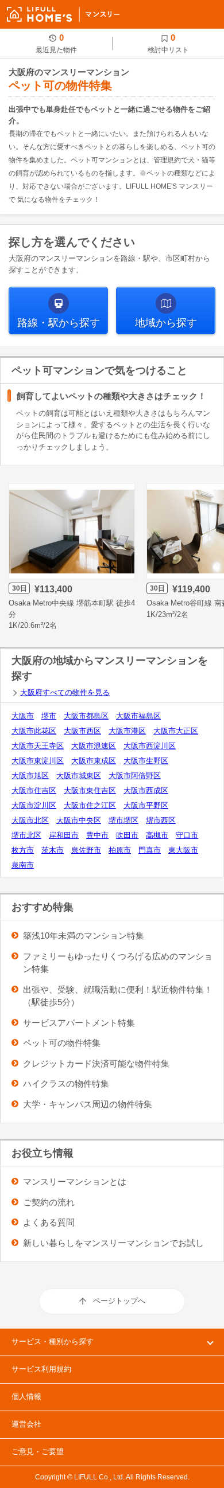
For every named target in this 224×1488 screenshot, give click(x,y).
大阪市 (22, 716)
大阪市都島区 (86, 716)
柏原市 (120, 850)
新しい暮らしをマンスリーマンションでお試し (113, 1243)
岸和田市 (64, 835)
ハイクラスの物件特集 (66, 1083)
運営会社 (26, 1424)
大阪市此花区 (33, 731)
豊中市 (97, 835)
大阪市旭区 (30, 775)
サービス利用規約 (41, 1369)
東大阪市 (183, 850)
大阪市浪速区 (93, 745)
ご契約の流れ (49, 1202)
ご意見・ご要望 (37, 1451)
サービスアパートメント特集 (79, 1023)
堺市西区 (161, 820)
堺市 (48, 716)
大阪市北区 (30, 820)
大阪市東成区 (93, 760)
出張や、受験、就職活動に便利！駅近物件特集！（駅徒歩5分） (118, 996)
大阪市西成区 (145, 790)
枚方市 (22, 850)
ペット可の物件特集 (62, 1043)
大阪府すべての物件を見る (65, 692)
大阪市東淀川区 (37, 760)
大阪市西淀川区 (149, 745)
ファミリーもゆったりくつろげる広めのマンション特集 (118, 962)
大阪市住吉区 (33, 790)
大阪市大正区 (175, 731)
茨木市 (52, 850)
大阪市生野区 (145, 760)
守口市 (187, 835)
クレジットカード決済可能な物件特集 (96, 1063)
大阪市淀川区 (33, 805)
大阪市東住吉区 (90, 790)
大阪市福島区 (138, 716)
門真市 (149, 850)
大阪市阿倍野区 (135, 775)
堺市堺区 (123, 820)
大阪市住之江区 (90, 805)
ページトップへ (119, 1300)
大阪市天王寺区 (37, 745)
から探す (58, 323)
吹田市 (127, 835)
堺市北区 (26, 835)
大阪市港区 (127, 731)
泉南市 (22, 865)
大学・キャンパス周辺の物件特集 (87, 1104)
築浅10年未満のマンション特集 (83, 935)
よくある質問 (49, 1222)
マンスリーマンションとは (74, 1181)
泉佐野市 (86, 850)
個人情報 (26, 1396)
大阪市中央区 (78, 820)
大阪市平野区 (145, 805)
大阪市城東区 (78, 775)
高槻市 (157, 835)
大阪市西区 (82, 731)
